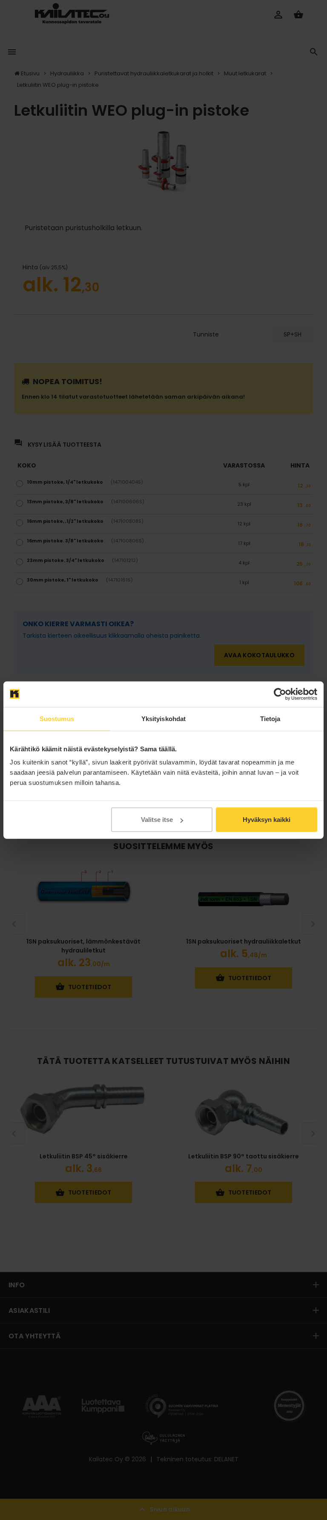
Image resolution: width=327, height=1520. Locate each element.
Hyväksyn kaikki (266, 819)
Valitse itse (157, 819)
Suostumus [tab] (57, 718)
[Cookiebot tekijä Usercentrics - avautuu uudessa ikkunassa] (280, 693)
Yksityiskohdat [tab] (163, 718)
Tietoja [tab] (270, 718)
